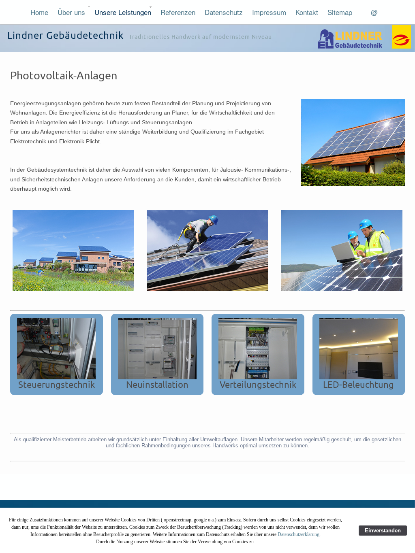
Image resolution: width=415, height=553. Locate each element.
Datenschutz (224, 12)
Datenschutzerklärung (298, 534)
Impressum (269, 12)
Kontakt (306, 12)
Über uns (71, 12)
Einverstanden (383, 530)
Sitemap (339, 12)
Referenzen (177, 12)
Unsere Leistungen (122, 12)
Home (39, 12)
